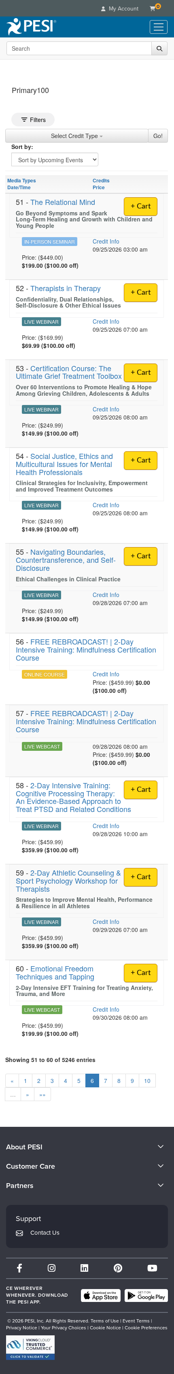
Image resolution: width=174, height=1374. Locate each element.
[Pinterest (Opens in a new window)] (118, 1268)
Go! (158, 136)
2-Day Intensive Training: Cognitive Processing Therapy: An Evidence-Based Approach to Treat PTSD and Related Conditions (73, 797)
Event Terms (136, 1320)
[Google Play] (146, 1295)
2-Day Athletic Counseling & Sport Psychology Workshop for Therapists (68, 880)
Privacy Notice (21, 1327)
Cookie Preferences (146, 1327)
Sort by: (22, 147)
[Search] (159, 48)
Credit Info (106, 241)
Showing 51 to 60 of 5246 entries (50, 1060)
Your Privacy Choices (63, 1327)
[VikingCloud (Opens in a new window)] (30, 1347)
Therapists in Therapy (65, 288)
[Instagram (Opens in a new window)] (51, 1268)
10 (147, 1080)
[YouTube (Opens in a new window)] (152, 1268)
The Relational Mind (62, 201)
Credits (101, 180)
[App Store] (101, 1295)
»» (42, 1094)
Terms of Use (105, 1320)
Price (99, 187)
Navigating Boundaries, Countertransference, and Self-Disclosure (66, 559)
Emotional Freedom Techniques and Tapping (55, 972)
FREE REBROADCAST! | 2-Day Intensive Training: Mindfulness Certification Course (86, 649)
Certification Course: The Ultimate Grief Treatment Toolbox (69, 372)
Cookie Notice (105, 1327)
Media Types (21, 180)
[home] (31, 27)
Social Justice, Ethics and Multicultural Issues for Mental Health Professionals (64, 463)
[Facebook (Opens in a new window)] (19, 1268)
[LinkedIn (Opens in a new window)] (84, 1268)
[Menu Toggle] (159, 27)
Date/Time (19, 187)
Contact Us (44, 1232)
